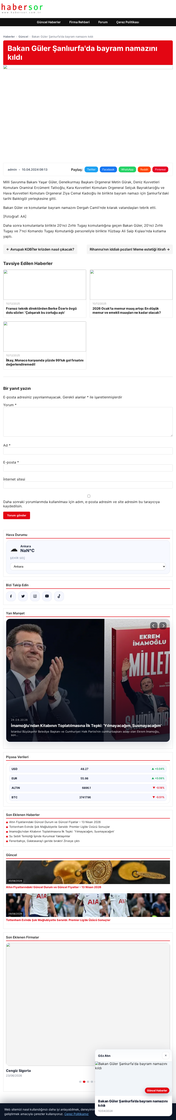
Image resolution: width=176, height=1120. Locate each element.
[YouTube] (47, 596)
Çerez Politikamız (76, 1114)
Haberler (9, 36)
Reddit (144, 169)
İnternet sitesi (14, 479)
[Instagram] (35, 596)
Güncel (23, 36)
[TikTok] (59, 596)
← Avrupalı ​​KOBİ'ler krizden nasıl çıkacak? (40, 249)
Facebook (108, 169)
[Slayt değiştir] (80, 1082)
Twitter (91, 169)
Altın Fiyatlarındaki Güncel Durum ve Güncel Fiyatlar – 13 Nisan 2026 (55, 822)
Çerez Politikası (127, 22)
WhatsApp (127, 169)
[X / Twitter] (23, 596)
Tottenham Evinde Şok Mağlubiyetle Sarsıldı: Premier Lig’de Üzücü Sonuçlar (59, 826)
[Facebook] (11, 596)
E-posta (11, 462)
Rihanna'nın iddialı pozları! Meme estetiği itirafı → (130, 249)
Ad (7, 445)
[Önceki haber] (154, 625)
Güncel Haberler (49, 22)
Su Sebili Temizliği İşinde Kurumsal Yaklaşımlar (39, 836)
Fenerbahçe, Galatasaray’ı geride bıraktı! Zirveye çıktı (44, 841)
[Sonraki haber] (163, 625)
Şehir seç (17, 558)
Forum (103, 22)
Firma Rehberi (79, 22)
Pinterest (160, 169)
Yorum (10, 405)
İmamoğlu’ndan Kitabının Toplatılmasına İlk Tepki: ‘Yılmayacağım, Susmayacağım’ (61, 831)
